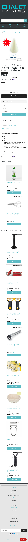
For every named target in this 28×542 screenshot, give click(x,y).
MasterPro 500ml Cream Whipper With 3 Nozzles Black (13, 470)
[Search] (25, 20)
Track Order (14, 493)
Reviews (4, 128)
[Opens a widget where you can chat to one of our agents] (23, 539)
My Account (14, 490)
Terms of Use (14, 518)
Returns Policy (14, 515)
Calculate (14, 114)
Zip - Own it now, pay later (14, 495)
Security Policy (14, 524)
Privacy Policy (14, 510)
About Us (14, 500)
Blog (14, 503)
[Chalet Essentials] (14, 9)
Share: (2, 73)
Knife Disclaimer (14, 521)
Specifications (12, 125)
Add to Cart (14, 192)
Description (4, 125)
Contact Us (14, 505)
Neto (18, 540)
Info (18, 77)
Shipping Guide (14, 513)
